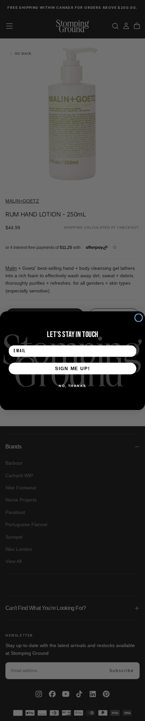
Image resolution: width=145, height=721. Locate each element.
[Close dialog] (138, 317)
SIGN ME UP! (72, 368)
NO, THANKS (72, 386)
